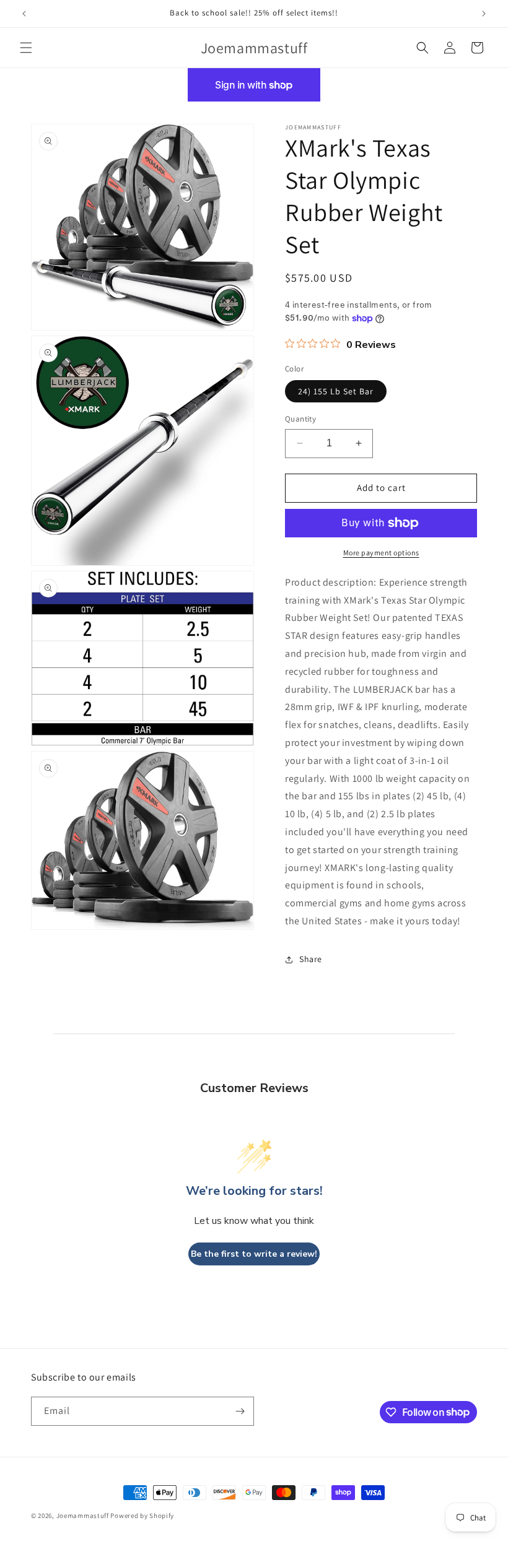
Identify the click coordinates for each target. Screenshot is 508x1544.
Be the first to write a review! (254, 1254)
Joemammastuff (82, 1515)
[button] (26, 47)
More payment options (381, 552)
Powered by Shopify (142, 1515)
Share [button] (310, 959)
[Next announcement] (483, 13)
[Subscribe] (239, 1411)
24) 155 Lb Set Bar (336, 391)
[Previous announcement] (24, 13)
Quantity (300, 419)
